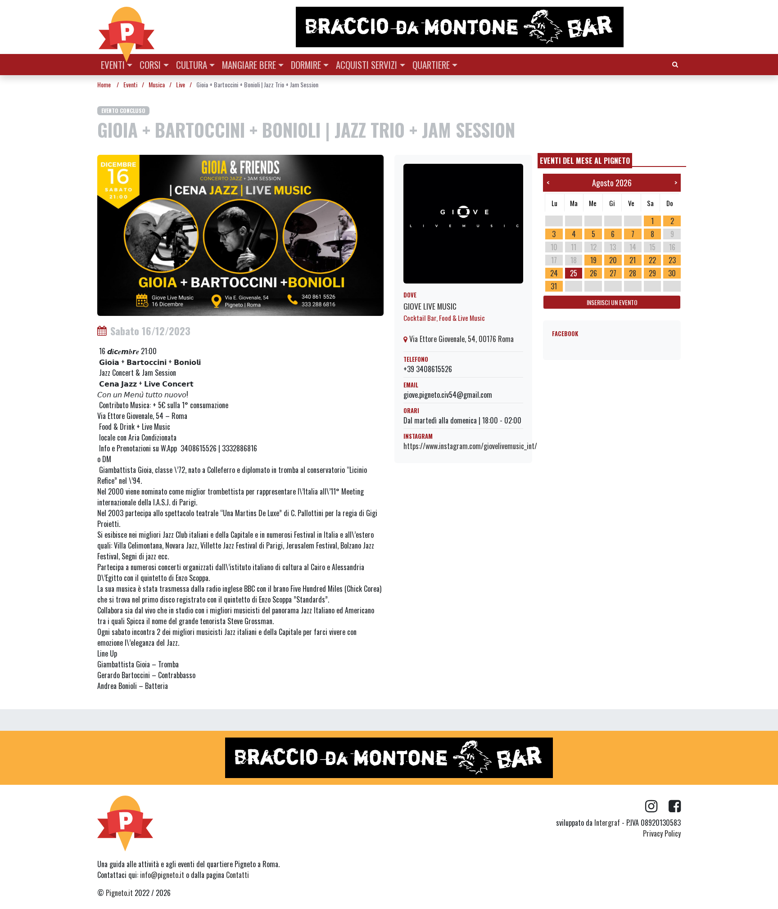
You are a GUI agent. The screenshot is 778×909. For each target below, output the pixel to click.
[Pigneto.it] (126, 27)
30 (672, 273)
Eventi (113, 65)
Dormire (306, 65)
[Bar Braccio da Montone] (487, 27)
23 (672, 260)
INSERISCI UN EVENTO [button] (612, 302)
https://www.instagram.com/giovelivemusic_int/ (470, 446)
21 (632, 260)
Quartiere (431, 65)
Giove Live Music (430, 306)
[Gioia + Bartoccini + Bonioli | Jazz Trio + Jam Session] (240, 234)
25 (573, 273)
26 (593, 273)
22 (652, 260)
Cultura (191, 65)
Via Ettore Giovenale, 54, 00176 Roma (460, 338)
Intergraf (607, 822)
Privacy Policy (662, 833)
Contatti (237, 874)
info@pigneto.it (162, 874)
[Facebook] (675, 806)
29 (652, 273)
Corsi (150, 65)
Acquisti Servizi (366, 65)
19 (593, 260)
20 (613, 260)
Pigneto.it (119, 892)
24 (554, 273)
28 (632, 273)
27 (613, 273)
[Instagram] (657, 806)
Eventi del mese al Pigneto (585, 160)
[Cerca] (675, 63)
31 (554, 286)
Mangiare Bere (249, 65)
